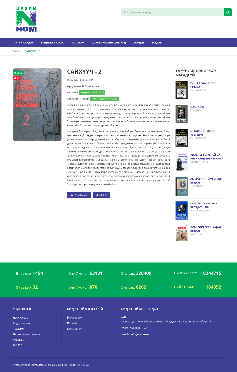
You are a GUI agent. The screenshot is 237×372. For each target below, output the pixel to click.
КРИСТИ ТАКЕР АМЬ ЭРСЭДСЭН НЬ (203, 205)
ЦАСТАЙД (197, 107)
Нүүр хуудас (24, 42)
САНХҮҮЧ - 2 (32, 51)
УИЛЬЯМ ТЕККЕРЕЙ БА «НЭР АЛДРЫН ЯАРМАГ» (206, 156)
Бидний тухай (52, 42)
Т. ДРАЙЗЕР (86, 80)
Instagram (75, 328)
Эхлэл (16, 51)
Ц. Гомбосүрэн (90, 86)
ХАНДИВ (139, 42)
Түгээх (102, 195)
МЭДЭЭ (157, 42)
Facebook (75, 317)
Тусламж (77, 42)
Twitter (74, 323)
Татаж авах (80, 195)
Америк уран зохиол (92, 92)
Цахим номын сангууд (109, 42)
